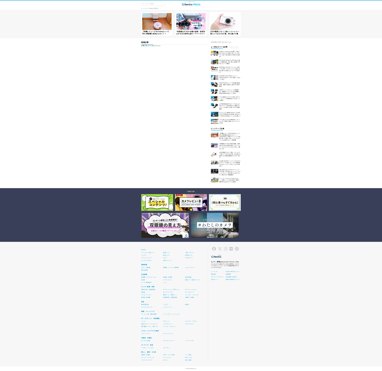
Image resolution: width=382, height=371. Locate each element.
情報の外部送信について (232, 279)
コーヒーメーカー (146, 295)
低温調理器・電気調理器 (170, 297)
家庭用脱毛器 (145, 304)
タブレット (166, 321)
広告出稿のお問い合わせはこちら (221, 42)
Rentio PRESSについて (232, 271)
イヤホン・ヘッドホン (147, 347)
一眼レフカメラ (189, 252)
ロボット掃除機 (145, 267)
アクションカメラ (146, 257)
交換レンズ (166, 252)
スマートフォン (145, 333)
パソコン (143, 321)
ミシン (165, 282)
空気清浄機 (188, 277)
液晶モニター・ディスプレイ (149, 324)
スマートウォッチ (168, 333)
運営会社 (213, 274)
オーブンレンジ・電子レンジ (171, 289)
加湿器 (143, 280)
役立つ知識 (188, 360)
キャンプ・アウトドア (147, 357)
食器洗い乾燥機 (145, 297)
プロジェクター (189, 324)
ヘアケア (165, 304)
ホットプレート (189, 292)
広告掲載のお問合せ (231, 277)
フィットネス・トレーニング (171, 314)
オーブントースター (190, 289)
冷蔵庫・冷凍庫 (189, 297)
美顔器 (187, 304)
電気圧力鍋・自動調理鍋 (148, 289)
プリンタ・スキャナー (169, 326)
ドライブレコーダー (147, 360)
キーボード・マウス (190, 321)
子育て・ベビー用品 (169, 354)
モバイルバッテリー (169, 340)
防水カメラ (166, 255)
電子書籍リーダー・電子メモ (149, 326)
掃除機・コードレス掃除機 (170, 267)
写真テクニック (167, 260)
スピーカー (166, 347)
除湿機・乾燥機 (167, 277)
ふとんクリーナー (190, 267)
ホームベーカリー (168, 292)
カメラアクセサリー (147, 260)
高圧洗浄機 (144, 270)
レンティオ (144, 8)
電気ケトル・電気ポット (170, 295)
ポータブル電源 (145, 340)
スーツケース (167, 357)
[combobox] (153, 4)
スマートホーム (167, 280)
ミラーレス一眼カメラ (147, 252)
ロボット (165, 360)
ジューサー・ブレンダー (192, 295)
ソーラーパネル (189, 340)
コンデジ (143, 255)
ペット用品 (188, 354)
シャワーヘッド (167, 307)
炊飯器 (143, 292)
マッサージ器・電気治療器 (149, 314)
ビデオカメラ (189, 257)
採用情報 (228, 274)
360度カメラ (188, 255)
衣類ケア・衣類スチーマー (192, 280)
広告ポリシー (215, 279)
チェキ (165, 257)
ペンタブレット (167, 324)
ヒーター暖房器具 (146, 282)
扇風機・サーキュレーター (149, 277)
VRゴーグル (188, 357)
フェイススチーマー (147, 307)
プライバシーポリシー (217, 277)
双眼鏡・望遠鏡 (145, 354)
